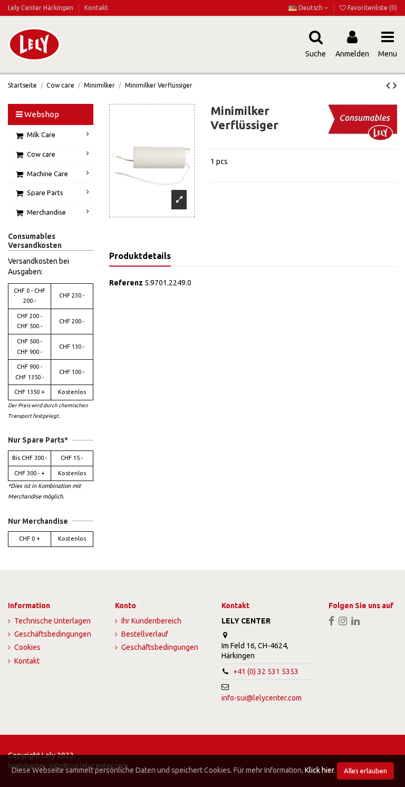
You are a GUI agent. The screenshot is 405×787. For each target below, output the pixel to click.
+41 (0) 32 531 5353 (265, 671)
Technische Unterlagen (52, 621)
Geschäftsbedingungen (52, 634)
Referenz (126, 283)
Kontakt (96, 7)
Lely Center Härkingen (41, 7)
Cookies (27, 647)
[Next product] (395, 85)
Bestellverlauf (144, 634)
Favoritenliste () (371, 7)
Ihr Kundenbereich (151, 621)
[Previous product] (389, 85)
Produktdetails (140, 256)
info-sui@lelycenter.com (261, 698)
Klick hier (319, 770)
